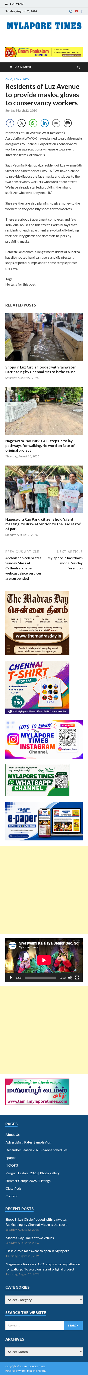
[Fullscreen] (77, 978)
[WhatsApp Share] (33, 123)
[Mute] (70, 978)
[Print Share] (68, 123)
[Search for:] (44, 1325)
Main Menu (23, 67)
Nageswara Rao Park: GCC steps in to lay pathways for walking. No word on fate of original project (40, 445)
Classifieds (14, 1188)
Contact (12, 1196)
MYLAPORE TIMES (35, 1366)
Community (21, 79)
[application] (44, 960)
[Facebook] (82, 11)
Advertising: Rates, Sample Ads (28, 1142)
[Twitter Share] (22, 123)
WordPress (25, 1370)
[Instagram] (70, 11)
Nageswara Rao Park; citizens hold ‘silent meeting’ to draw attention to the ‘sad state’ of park (43, 524)
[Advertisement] (44, 890)
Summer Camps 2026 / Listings (28, 1181)
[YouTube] (76, 11)
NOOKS (12, 1165)
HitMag (41, 1370)
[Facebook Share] (10, 123)
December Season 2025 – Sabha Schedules (36, 1150)
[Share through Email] (56, 123)
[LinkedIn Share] (45, 123)
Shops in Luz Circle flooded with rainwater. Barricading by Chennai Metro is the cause (40, 369)
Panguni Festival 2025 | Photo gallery (33, 1173)
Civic (8, 79)
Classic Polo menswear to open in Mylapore (37, 1251)
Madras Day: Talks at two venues (30, 1238)
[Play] (11, 978)
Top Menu (16, 3)
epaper (11, 1157)
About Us (13, 1134)
